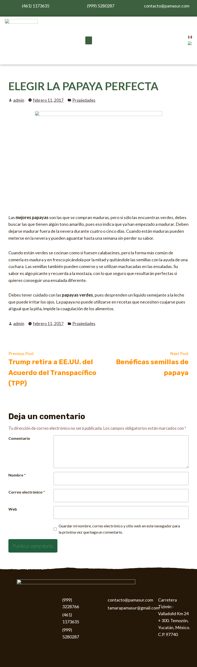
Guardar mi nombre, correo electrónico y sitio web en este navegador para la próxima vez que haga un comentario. (119, 529)
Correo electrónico (26, 492)
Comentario (19, 438)
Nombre (17, 475)
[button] (88, 40)
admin (18, 100)
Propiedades (83, 100)
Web (12, 509)
